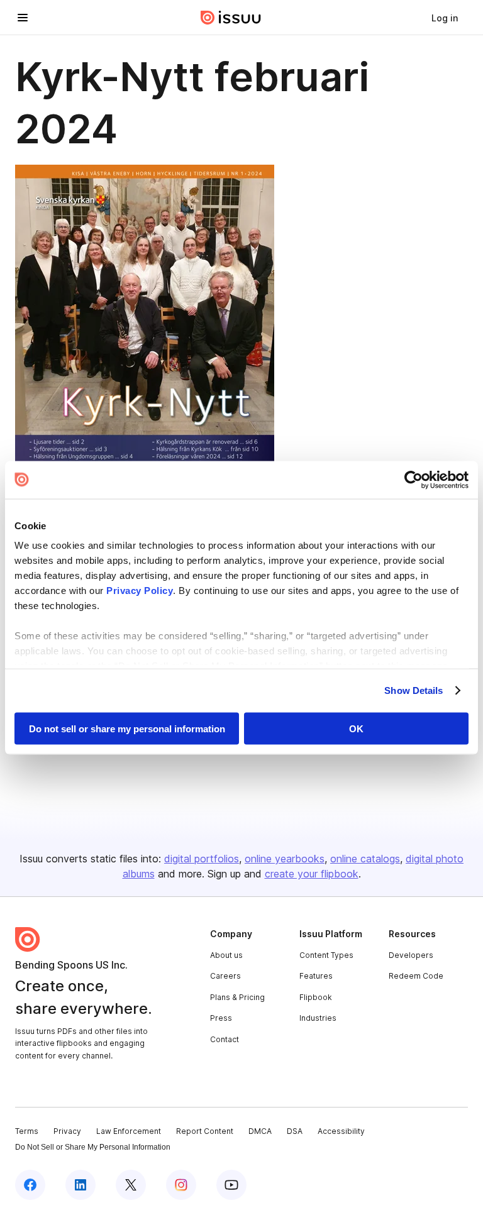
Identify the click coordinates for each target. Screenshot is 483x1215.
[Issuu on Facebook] (30, 1185)
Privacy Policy (139, 590)
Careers (225, 976)
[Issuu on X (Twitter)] (131, 1185)
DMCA (260, 1131)
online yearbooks (285, 858)
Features (316, 976)
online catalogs (365, 858)
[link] (444, 17)
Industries (317, 1018)
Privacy (67, 1131)
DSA (295, 1131)
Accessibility (341, 1131)
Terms (26, 1131)
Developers (411, 955)
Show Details (413, 690)
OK (356, 728)
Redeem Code (416, 976)
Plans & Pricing (237, 997)
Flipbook (315, 997)
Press (221, 1018)
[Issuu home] (231, 18)
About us (226, 955)
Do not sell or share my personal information (127, 728)
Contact (224, 1039)
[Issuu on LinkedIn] (80, 1185)
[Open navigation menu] (22, 17)
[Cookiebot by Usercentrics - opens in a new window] (413, 479)
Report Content (204, 1131)
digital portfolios (201, 858)
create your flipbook (311, 873)
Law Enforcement (128, 1131)
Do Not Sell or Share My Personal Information (92, 1147)
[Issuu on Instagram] (181, 1185)
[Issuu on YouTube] (231, 1185)
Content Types (326, 955)
